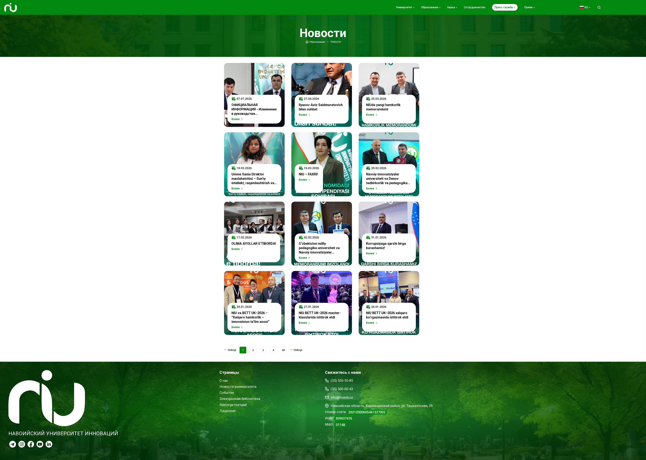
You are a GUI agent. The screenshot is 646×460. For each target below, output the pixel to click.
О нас (224, 381)
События (227, 393)
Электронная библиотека (240, 399)
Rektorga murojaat (233, 405)
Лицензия (228, 411)
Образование (317, 41)
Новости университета (238, 387)
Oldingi (298, 350)
